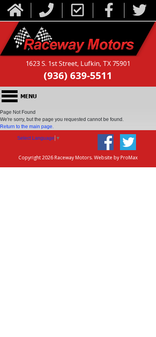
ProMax (129, 157)
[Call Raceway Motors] (46, 10)
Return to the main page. (27, 126)
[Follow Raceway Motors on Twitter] (139, 10)
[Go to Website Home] (15, 10)
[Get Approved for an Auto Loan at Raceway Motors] (77, 10)
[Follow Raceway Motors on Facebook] (109, 10)
